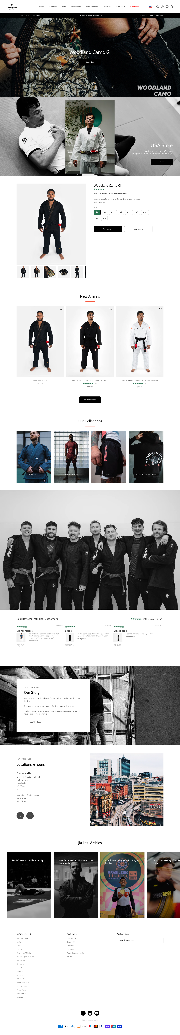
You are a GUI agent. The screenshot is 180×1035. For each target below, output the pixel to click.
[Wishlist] (167, 6)
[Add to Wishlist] (61, 309)
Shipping (20, 975)
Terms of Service (23, 982)
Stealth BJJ (71, 942)
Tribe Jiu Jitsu (71, 938)
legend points (118, 194)
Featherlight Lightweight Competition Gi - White (140, 380)
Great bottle (120, 630)
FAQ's (19, 942)
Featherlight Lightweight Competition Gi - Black (90, 380)
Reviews (20, 971)
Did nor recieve (25, 630)
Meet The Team (35, 722)
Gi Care (19, 968)
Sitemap (20, 997)
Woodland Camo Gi (107, 186)
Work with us (21, 993)
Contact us (20, 964)
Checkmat (70, 946)
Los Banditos (71, 949)
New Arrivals (92, 6)
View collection (90, 400)
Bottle (68, 630)
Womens (53, 6)
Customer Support (24, 934)
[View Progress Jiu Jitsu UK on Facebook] (83, 1013)
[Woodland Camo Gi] (23, 272)
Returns (20, 949)
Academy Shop (72, 934)
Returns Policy (22, 986)
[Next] (30, 815)
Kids (64, 6)
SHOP (161, 162)
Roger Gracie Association (76, 953)
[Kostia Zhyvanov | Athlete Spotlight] (29, 885)
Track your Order (23, 938)
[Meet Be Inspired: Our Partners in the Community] (76, 885)
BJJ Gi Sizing (21, 960)
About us (20, 946)
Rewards (107, 6)
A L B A (69, 957)
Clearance (134, 6)
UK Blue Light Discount (25, 957)
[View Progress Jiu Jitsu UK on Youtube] (96, 1013)
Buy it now (138, 229)
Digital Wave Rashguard (20, 645)
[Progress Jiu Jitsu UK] (12, 7)
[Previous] (20, 815)
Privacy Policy (21, 990)
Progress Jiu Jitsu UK (92, 1020)
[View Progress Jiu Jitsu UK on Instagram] (90, 1013)
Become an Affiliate (24, 953)
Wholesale (120, 6)
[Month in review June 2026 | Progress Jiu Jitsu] (122, 885)
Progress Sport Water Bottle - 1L (70, 645)
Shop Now (90, 62)
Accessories (76, 6)
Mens (41, 6)
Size (95, 207)
